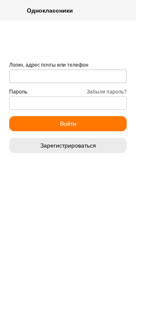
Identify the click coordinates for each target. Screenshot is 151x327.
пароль (18, 91)
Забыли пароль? (107, 91)
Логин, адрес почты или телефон (49, 64)
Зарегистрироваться (68, 145)
